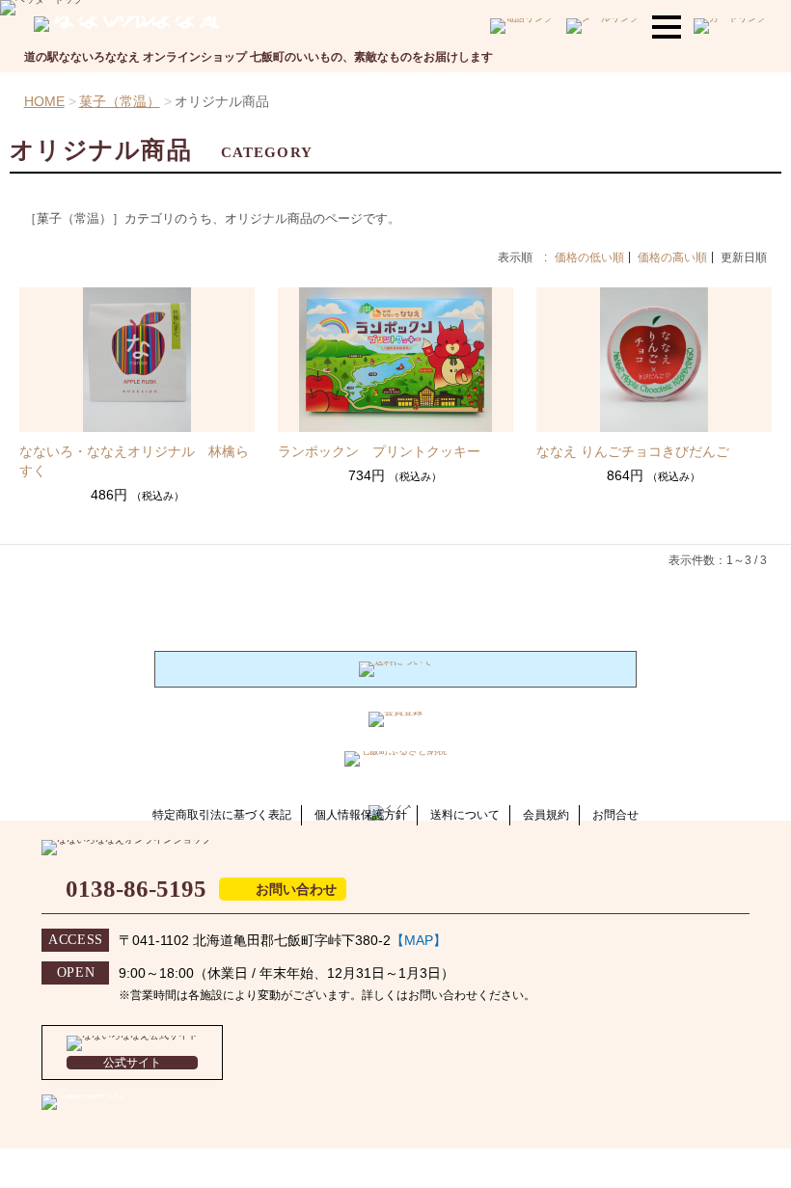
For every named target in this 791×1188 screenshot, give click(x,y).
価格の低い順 (589, 257)
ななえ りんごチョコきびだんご (632, 451)
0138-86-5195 (136, 889)
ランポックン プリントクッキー (379, 451)
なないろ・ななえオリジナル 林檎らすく (134, 461)
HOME (44, 101)
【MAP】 (419, 940)
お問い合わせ (296, 889)
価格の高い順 (672, 257)
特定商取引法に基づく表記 (221, 815)
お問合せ (615, 815)
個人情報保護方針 (360, 815)
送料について (465, 815)
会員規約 (546, 815)
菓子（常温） (119, 101)
